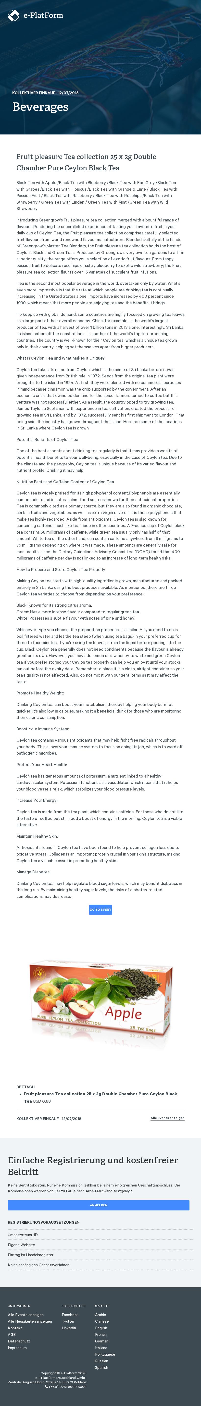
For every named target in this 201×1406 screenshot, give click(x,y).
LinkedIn (69, 1328)
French (101, 1334)
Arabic (100, 1314)
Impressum (17, 1347)
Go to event (100, 910)
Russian (101, 1361)
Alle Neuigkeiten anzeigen (30, 1321)
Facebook (70, 1314)
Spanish (101, 1367)
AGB (12, 1334)
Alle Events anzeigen (168, 1118)
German (101, 1341)
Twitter (68, 1321)
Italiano (101, 1347)
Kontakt (15, 1328)
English (101, 1328)
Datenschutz (19, 1341)
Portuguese (105, 1354)
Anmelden (98, 1206)
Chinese (102, 1321)
